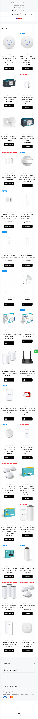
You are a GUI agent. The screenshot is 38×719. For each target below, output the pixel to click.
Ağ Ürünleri (10, 23)
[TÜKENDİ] (27, 42)
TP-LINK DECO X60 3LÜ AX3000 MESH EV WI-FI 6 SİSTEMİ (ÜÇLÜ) (9, 335)
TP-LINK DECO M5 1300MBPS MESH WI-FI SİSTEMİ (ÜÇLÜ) (27, 606)
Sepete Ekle (10, 69)
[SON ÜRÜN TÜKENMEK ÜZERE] (9, 161)
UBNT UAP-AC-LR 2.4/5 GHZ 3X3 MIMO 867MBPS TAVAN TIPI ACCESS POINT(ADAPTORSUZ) (27, 60)
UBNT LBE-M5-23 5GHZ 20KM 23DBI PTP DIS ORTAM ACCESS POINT (27, 296)
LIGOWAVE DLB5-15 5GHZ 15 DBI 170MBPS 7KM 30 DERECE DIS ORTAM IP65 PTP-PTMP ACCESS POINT (9, 217)
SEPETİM (16, 14)
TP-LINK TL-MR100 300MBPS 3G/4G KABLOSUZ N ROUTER (27, 373)
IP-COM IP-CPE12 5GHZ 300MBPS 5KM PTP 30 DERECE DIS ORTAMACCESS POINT (27, 257)
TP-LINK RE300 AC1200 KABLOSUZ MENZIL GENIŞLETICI (27, 450)
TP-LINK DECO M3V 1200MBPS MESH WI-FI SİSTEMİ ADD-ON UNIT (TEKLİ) (9, 411)
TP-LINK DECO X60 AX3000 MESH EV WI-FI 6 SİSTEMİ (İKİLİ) (27, 334)
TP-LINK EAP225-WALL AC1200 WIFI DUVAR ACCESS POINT (9, 643)
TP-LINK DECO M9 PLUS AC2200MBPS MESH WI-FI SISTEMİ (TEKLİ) (9, 450)
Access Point (17, 23)
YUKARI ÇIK (19, 715)
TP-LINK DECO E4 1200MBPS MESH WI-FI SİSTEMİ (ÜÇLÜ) (9, 606)
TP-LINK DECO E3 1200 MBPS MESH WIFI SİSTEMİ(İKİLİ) (27, 529)
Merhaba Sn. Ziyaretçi (22, 2)
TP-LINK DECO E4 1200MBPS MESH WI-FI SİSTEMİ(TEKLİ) (27, 569)
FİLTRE (5, 28)
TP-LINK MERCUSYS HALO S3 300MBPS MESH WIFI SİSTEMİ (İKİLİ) (27, 411)
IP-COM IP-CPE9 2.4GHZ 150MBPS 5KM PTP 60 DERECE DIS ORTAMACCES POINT (9, 257)
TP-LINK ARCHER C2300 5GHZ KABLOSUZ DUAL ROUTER (9, 569)
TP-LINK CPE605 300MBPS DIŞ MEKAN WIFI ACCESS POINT (9, 137)
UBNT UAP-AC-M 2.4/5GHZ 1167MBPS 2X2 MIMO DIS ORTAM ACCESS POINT (9, 296)
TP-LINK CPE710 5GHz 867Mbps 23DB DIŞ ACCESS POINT (9, 99)
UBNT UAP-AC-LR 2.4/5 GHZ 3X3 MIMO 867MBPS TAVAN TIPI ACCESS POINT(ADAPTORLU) (9, 60)
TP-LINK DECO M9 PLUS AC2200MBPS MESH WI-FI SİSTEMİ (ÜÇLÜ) (9, 489)
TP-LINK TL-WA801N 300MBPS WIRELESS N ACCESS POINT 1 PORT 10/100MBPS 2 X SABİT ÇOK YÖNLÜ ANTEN (9, 530)
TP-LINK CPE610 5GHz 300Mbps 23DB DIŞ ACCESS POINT (27, 138)
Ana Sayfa (13, 2)
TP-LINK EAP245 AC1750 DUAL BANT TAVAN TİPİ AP (27, 643)
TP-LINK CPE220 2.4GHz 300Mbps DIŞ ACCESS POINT (9, 176)
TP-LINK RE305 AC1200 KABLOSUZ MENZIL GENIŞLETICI (27, 100)
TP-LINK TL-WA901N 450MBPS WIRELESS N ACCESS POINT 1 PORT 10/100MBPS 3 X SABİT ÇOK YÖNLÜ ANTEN (27, 490)
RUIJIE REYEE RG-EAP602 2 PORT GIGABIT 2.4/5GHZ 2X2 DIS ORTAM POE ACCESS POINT (27, 177)
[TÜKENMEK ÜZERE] (27, 83)
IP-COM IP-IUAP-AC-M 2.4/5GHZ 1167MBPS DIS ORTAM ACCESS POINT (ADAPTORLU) (27, 217)
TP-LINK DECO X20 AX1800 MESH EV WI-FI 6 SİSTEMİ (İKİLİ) (9, 373)
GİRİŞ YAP (27, 14)
